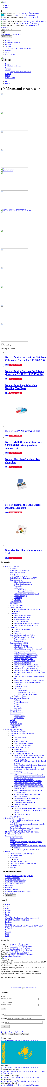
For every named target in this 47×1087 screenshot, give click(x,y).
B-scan (16, 706)
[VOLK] (14, 129)
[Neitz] (14, 341)
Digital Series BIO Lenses (23, 647)
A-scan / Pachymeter (21, 702)
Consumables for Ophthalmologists (22, 853)
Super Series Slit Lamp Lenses (24, 651)
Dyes (16, 739)
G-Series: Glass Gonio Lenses (24, 661)
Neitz (7, 936)
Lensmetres (13, 574)
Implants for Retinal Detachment (25, 802)
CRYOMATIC (15, 806)
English (7, 7)
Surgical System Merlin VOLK (20, 747)
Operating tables (15, 816)
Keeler (7, 904)
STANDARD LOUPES (18, 844)
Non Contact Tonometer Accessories (26, 625)
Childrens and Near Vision (19, 861)
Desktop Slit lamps (16, 607)
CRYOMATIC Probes (22, 814)
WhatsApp (35, 13)
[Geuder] (14, 148)
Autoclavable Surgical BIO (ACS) (26, 668)
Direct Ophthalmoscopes (22, 582)
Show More (10, 895)
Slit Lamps (13, 568)
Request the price (15, 365)
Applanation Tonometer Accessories (26, 623)
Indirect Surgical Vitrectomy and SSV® (27, 667)
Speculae (13, 867)
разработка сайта (16, 987)
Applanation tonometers (22, 617)
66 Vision (8, 916)
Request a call (6, 36)
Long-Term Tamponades (22, 745)
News (10, 54)
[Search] (3, 32)
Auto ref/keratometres (17, 572)
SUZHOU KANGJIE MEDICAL (17, 920)
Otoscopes (17, 600)
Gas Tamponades (20, 737)
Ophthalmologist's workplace (24, 637)
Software (17, 611)
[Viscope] (14, 285)
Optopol (8, 910)
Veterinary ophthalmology (14, 836)
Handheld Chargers (20, 596)
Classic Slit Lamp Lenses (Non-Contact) (28, 649)
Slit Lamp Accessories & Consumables (27, 609)
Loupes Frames (15, 865)
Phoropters (13, 722)
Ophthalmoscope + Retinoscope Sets (26, 594)
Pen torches (14, 604)
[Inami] (14, 247)
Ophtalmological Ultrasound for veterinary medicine (28, 846)
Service (7, 52)
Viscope (8, 932)
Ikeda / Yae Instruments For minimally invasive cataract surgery (27, 799)
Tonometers (14, 613)
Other (7, 852)
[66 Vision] (14, 189)
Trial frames (14, 728)
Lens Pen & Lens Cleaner (27, 692)
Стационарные (19, 716)
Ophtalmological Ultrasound (19, 698)
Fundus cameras (15, 714)
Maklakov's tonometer (21, 619)
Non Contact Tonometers (22, 615)
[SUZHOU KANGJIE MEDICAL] (17, 210)
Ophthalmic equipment (13, 42)
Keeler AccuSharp (20, 804)
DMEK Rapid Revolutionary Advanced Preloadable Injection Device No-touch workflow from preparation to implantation (28, 783)
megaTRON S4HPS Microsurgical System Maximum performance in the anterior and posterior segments (29, 757)
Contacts (8, 50)
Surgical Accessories (21, 686)
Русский (8, 5)
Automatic (17, 633)
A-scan (16, 704)
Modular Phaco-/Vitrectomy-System (22, 753)
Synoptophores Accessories (19, 570)
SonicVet (17, 848)
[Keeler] (14, 111)
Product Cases (23, 690)
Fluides (12, 735)
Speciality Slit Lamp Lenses (23, 659)
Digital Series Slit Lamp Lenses (25, 653)
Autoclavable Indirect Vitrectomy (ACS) (28, 670)
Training (8, 46)
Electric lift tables (20, 639)
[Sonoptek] (14, 322)
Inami (7, 934)
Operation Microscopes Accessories (22, 733)
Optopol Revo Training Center (20, 48)
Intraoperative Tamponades (23, 743)
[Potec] (7, 171)
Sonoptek (8, 924)
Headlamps (18, 598)
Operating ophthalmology (14, 729)
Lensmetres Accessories (22, 576)
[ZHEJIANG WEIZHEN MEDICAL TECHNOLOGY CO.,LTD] (14, 303)
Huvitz (7, 912)
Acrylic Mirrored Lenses (22, 663)
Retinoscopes (18, 588)
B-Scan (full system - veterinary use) (26, 850)
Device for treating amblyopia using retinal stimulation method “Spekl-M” (24, 829)
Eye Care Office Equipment (14, 818)
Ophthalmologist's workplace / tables (22, 635)
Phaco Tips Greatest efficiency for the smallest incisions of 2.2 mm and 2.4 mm (30, 766)
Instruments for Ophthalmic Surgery (22, 773)
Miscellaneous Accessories (27, 694)
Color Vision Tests (16, 855)
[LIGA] (14, 266)
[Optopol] (14, 167)
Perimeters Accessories (22, 629)
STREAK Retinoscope (26, 592)
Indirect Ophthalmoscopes (23, 584)
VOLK (7, 906)
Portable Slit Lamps (16, 606)
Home (7, 40)
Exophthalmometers (16, 712)
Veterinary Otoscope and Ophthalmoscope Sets (26, 842)
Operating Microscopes (18, 731)
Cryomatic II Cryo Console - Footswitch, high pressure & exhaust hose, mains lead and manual (30, 810)
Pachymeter (18, 708)
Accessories (18, 586)
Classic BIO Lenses (21, 645)
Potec (7, 914)
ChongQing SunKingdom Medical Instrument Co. (22, 918)
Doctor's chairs (19, 641)
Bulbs (16, 859)
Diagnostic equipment (12, 566)
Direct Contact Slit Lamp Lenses (25, 657)
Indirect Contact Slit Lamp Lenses (25, 655)
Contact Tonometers (21, 621)
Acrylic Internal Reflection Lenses (26, 665)
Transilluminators (16, 602)
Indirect (12, 840)
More (7, 365)
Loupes (12, 720)
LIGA (7, 930)
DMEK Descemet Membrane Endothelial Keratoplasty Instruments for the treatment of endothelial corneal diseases (29, 777)
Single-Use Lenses (20, 696)
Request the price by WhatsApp (13, 1032)
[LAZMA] (14, 229)
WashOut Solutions (20, 741)
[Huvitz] (7, 169)
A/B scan (17, 700)
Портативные (19, 718)
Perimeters (13, 627)
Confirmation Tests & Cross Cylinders (23, 863)
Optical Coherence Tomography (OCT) (23, 578)
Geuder (7, 908)
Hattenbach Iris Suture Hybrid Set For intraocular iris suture (27, 795)
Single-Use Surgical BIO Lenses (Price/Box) (29, 680)
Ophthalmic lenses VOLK (19, 643)
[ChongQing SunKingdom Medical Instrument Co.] (14, 208)
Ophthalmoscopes (16, 580)
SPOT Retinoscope (25, 590)
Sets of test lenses (16, 724)
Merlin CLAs (18, 749)
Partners (8, 44)
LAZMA (8, 922)
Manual (16, 631)
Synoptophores (15, 726)
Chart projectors (15, 710)
